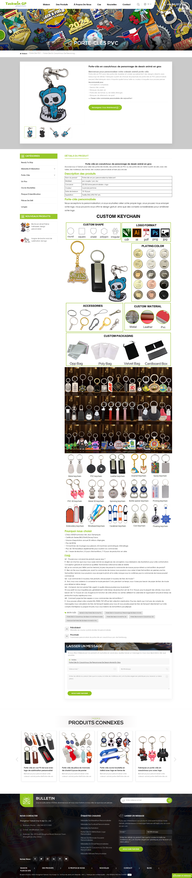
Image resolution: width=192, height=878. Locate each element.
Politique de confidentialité (96, 874)
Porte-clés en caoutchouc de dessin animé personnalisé (84, 617)
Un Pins (24, 181)
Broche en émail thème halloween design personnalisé (40, 226)
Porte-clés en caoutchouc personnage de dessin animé (123, 613)
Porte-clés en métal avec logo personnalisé (93, 833)
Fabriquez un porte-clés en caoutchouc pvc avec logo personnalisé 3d (74, 769)
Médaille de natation (89, 828)
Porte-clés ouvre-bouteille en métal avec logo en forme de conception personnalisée (36, 769)
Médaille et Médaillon (30, 169)
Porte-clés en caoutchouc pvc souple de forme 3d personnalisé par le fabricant (114, 769)
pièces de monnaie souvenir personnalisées (92, 839)
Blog (149, 868)
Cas (99, 4)
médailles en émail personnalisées (94, 844)
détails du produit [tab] (77, 156)
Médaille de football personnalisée (95, 824)
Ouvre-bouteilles (28, 188)
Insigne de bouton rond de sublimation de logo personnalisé (41, 241)
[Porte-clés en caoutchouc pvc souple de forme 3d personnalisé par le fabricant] (115, 748)
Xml (83, 874)
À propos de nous (82, 4)
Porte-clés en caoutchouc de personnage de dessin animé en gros (95, 662)
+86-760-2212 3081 (176, 4)
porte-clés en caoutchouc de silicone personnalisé (96, 849)
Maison (46, 4)
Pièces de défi (27, 200)
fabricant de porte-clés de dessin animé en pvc (82, 620)
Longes (24, 207)
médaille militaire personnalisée (93, 854)
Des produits (62, 4)
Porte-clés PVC (35, 53)
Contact (126, 4)
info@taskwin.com (36, 830)
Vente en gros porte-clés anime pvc (90, 613)
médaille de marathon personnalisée (96, 821)
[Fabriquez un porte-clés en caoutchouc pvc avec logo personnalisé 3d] (77, 748)
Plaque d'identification (31, 194)
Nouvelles (112, 4)
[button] (175, 759)
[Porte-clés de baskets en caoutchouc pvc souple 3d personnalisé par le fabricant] (153, 748)
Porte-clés (25, 175)
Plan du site (25, 871)
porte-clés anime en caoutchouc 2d (142, 617)
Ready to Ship (27, 162)
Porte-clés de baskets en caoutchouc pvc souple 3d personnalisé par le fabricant (150, 769)
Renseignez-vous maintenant (104, 107)
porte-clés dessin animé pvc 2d (116, 617)
